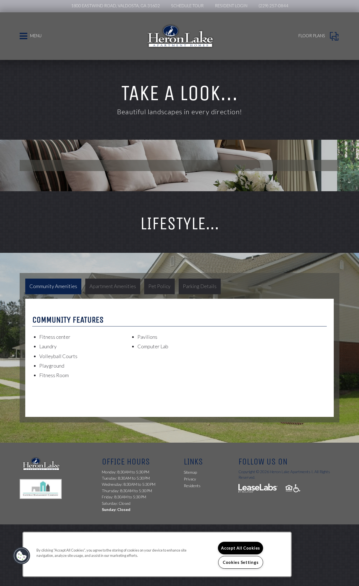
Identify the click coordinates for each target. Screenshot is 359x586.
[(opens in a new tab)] (43, 488)
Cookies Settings (241, 562)
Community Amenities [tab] (53, 286)
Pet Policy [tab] (159, 286)
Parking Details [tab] (200, 286)
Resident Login (231, 5)
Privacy (190, 479)
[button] (22, 556)
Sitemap (190, 472)
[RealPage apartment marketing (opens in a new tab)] (258, 489)
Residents (192, 485)
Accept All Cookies (240, 548)
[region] (157, 554)
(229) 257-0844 (273, 5)
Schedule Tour (187, 5)
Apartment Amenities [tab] (112, 286)
